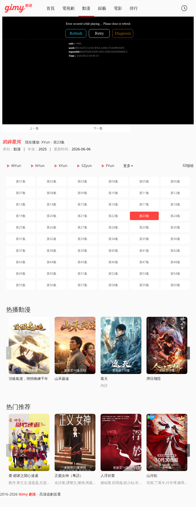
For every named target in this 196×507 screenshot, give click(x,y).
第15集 (82, 204)
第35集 (144, 239)
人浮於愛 (108, 475)
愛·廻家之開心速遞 (23, 475)
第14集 (51, 204)
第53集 (144, 273)
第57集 (82, 285)
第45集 (82, 262)
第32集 (51, 239)
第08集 (51, 193)
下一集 (98, 128)
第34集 (113, 239)
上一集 (34, 128)
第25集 (21, 227)
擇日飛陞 (153, 378)
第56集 (51, 285)
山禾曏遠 (62, 378)
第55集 (21, 285)
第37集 (21, 250)
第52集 (113, 273)
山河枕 (151, 475)
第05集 (144, 181)
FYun (110, 165)
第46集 (113, 262)
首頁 (50, 8)
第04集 (113, 181)
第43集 (21, 262)
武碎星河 (12, 142)
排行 (134, 8)
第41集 (144, 250)
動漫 (86, 8)
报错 (188, 165)
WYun (16, 165)
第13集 (21, 204)
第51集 (82, 273)
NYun (40, 165)
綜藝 (102, 8)
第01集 (21, 181)
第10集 (113, 193)
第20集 (51, 216)
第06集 (175, 181)
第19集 (21, 216)
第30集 (175, 227)
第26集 (51, 227)
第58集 (113, 285)
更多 (126, 165)
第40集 (113, 250)
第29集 (144, 227)
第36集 (175, 239)
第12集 (175, 193)
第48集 (175, 262)
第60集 (175, 285)
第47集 (144, 262)
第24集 (175, 216)
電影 (118, 8)
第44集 (51, 262)
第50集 (51, 273)
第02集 (51, 181)
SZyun (86, 165)
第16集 (113, 204)
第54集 (175, 273)
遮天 (104, 378)
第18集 (175, 204)
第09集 (82, 193)
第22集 (113, 216)
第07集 (21, 193)
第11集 (144, 193)
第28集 (113, 227)
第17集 (144, 204)
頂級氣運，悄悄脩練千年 (28, 378)
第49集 (21, 273)
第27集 (82, 227)
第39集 (82, 250)
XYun (63, 165)
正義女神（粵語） (69, 475)
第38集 (51, 250)
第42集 (175, 250)
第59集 (144, 285)
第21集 (82, 216)
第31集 (21, 239)
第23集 (144, 216)
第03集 (82, 181)
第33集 (82, 239)
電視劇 (68, 8)
